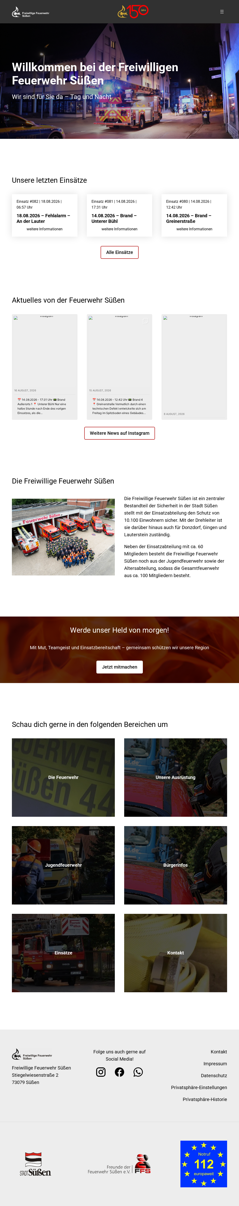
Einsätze (63, 953)
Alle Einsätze (119, 252)
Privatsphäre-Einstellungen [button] (199, 1087)
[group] (44, 367)
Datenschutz (214, 1075)
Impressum (215, 1063)
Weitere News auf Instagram (119, 433)
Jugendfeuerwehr (63, 865)
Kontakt (175, 953)
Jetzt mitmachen (119, 667)
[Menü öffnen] (222, 12)
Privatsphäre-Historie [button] (205, 1099)
